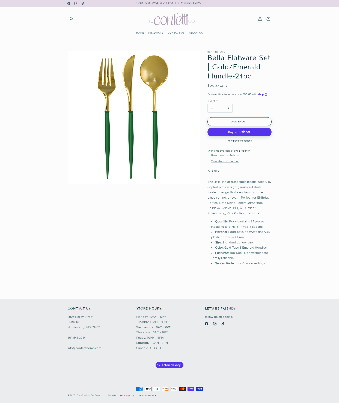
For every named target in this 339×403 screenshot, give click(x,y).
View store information (225, 161)
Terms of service (147, 395)
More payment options (239, 141)
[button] (72, 19)
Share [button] (215, 170)
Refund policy (127, 395)
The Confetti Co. (85, 395)
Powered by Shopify (105, 395)
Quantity (212, 101)
